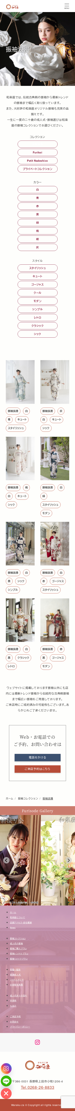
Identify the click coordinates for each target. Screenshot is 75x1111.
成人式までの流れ (18, 995)
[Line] (6, 1081)
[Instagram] (6, 1068)
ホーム (13, 912)
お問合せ (14, 1021)
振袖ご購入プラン (18, 948)
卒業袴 (13, 1000)
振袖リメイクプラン (19, 958)
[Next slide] (68, 860)
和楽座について (17, 917)
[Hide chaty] (6, 1093)
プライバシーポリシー (20, 1026)
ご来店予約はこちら (37, 769)
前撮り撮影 (15, 969)
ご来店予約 (15, 1016)
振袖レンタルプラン (19, 953)
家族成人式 (15, 974)
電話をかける (37, 757)
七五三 (13, 1005)
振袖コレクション (18, 938)
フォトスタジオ (17, 979)
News (13, 927)
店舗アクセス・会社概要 (21, 922)
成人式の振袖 (16, 943)
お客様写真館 (16, 984)
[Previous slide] (6, 860)
